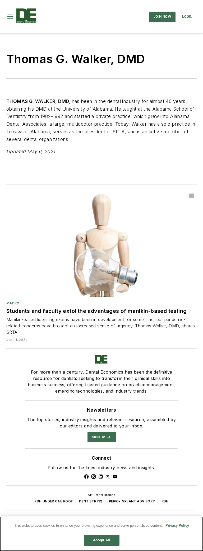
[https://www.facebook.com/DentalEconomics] (86, 476)
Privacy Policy (177, 526)
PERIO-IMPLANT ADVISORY (132, 501)
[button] (10, 17)
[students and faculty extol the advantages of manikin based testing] (101, 244)
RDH (165, 501)
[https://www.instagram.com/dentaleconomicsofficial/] (93, 476)
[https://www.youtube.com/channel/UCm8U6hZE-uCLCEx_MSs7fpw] (115, 476)
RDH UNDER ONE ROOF (53, 501)
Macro (13, 303)
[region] (101, 533)
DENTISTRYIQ (90, 501)
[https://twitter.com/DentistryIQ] (107, 476)
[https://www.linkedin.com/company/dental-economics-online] (100, 476)
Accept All (101, 540)
